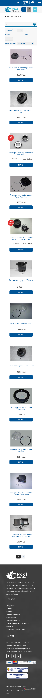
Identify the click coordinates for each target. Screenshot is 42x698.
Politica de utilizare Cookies (16, 629)
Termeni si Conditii (13, 615)
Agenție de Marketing (15, 690)
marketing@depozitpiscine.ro (21, 651)
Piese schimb (11, 16)
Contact (9, 612)
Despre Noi (10, 606)
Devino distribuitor (13, 620)
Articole (9, 609)
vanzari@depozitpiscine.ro (20, 649)
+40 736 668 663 (19, 646)
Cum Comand (11, 617)
